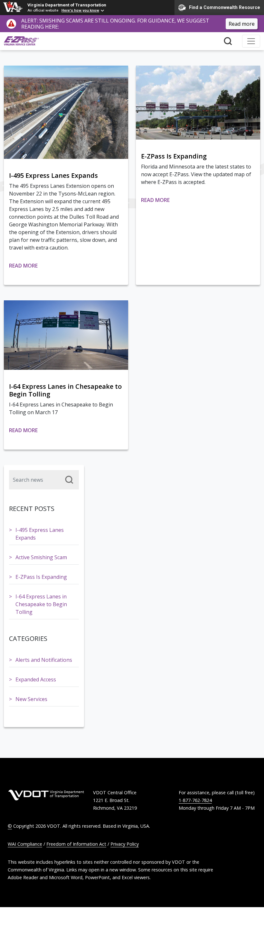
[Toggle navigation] (251, 41)
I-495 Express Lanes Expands (39, 533)
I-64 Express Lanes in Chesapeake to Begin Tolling (41, 604)
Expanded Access (35, 679)
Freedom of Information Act (76, 844)
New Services (31, 699)
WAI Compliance (25, 844)
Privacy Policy (124, 844)
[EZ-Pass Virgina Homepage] (21, 41)
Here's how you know (80, 10)
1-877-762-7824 (195, 800)
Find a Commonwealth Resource (224, 7)
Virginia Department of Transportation (66, 4)
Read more (242, 23)
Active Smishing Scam (41, 557)
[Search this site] (228, 41)
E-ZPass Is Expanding (41, 576)
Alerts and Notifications (43, 659)
